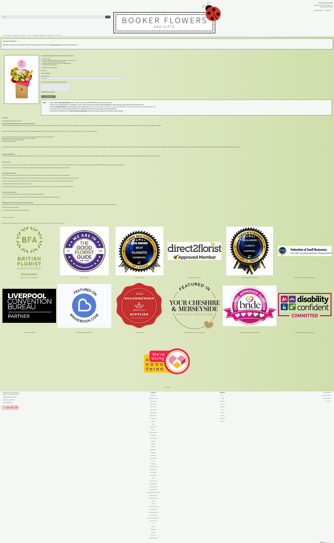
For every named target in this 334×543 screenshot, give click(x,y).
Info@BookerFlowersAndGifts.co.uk (323, 5)
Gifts (222, 409)
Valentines (153, 446)
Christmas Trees (153, 515)
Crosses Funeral (153, 395)
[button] (9, 35)
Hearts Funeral (153, 412)
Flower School (222, 418)
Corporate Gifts (153, 469)
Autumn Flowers (153, 520)
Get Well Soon (153, 435)
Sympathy (153, 444)
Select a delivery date (45, 76)
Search (107, 17)
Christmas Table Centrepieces (153, 518)
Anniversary (153, 452)
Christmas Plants (153, 509)
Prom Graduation (153, 458)
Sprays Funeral (153, 418)
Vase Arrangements (153, 486)
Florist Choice (55, 45)
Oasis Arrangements (153, 489)
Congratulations (153, 426)
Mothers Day (153, 463)
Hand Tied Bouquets (153, 483)
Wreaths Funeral (153, 415)
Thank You (153, 461)
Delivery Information (327, 398)
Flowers (222, 398)
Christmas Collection (153, 432)
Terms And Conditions (326, 395)
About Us (222, 421)
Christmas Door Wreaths (153, 512)
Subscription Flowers (153, 466)
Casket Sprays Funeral (153, 398)
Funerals (153, 532)
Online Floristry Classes (153, 498)
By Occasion (153, 535)
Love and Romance (153, 438)
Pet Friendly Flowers (153, 481)
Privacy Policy (328, 401)
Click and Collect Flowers (153, 506)
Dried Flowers (153, 472)
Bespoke (153, 421)
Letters (153, 424)
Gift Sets (153, 503)
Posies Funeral (153, 407)
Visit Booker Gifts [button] (328, 10)
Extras (153, 478)
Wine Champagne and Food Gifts (153, 492)
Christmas (153, 526)
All (153, 523)
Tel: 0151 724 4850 (325, 3)
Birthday (153, 429)
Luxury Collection (153, 475)
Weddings (222, 407)
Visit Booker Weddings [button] (318, 10)
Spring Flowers (153, 449)
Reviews (222, 415)
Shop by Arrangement (153, 538)
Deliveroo (153, 501)
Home (222, 395)
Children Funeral (153, 401)
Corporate (222, 412)
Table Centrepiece (153, 495)
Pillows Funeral (153, 409)
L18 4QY (332, 7)
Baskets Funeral (153, 404)
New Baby (153, 441)
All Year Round (153, 455)
